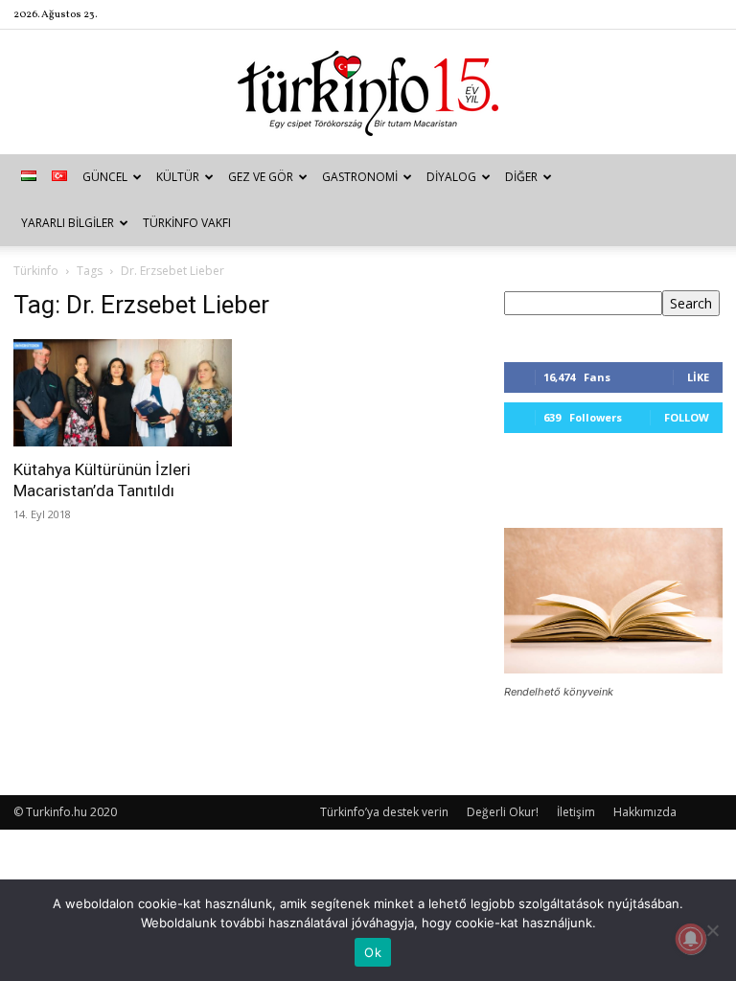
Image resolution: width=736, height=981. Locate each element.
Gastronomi (360, 177)
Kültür (177, 177)
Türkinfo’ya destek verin (384, 812)
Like (698, 377)
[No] (712, 930)
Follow (686, 417)
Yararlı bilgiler (67, 223)
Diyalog (451, 177)
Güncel (104, 177)
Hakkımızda (645, 812)
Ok (372, 952)
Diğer (521, 177)
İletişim (576, 812)
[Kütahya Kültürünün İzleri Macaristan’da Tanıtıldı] (122, 392)
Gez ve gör (260, 177)
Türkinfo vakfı (187, 223)
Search (691, 303)
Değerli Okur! (503, 812)
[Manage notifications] (691, 939)
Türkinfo (35, 270)
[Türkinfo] (368, 93)
